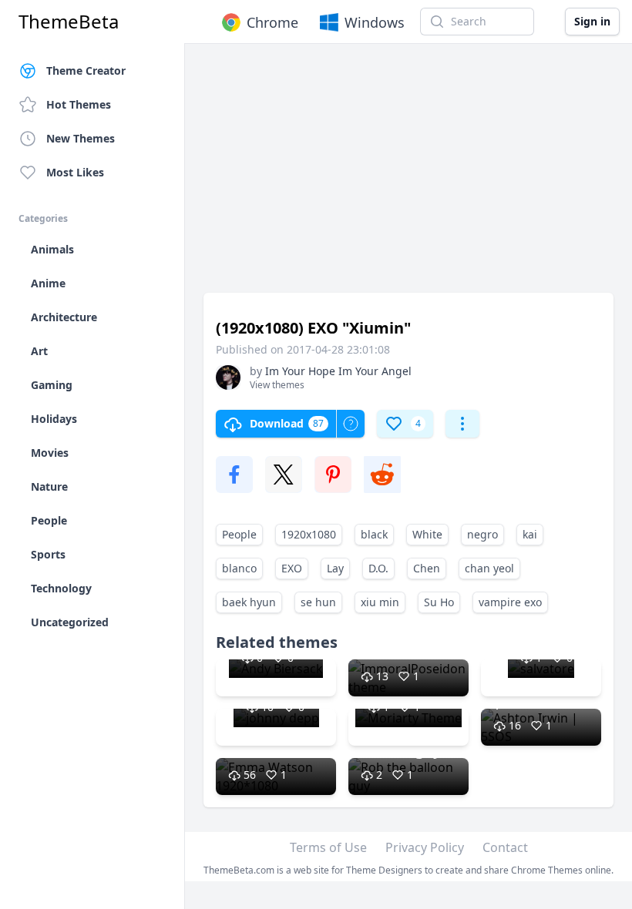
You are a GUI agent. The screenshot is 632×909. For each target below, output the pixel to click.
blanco (239, 568)
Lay (335, 568)
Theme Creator (86, 70)
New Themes (80, 138)
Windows (375, 22)
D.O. (378, 568)
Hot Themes (78, 104)
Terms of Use (328, 847)
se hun (318, 602)
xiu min (380, 602)
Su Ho (439, 602)
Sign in (592, 21)
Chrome (272, 22)
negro (482, 534)
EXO (291, 568)
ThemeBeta (68, 21)
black (374, 534)
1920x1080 (308, 534)
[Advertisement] (408, 175)
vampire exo (510, 602)
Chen (426, 568)
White (427, 534)
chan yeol (489, 568)
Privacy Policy (424, 847)
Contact (505, 847)
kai (530, 534)
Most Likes (75, 172)
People (239, 534)
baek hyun (249, 602)
